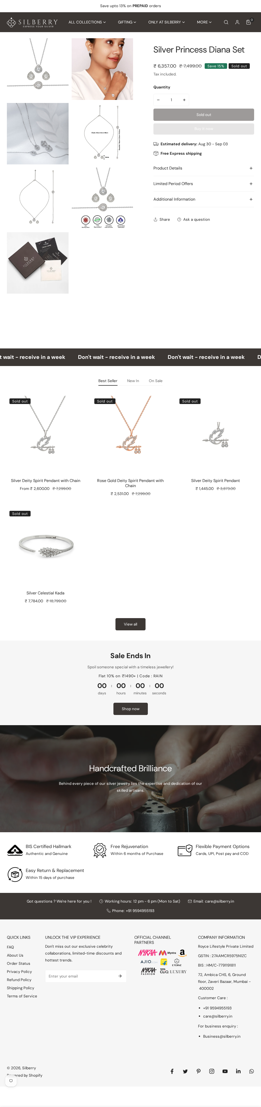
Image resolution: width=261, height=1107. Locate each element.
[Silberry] (32, 22)
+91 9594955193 (140, 910)
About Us (15, 955)
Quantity (161, 87)
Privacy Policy (19, 971)
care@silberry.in (219, 901)
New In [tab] (133, 380)
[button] (87, 22)
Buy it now (203, 128)
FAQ (10, 947)
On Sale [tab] (156, 380)
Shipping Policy (20, 988)
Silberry (29, 1068)
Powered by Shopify (24, 1075)
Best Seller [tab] (108, 380)
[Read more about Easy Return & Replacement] (15, 874)
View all (130, 624)
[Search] (226, 22)
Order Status (18, 963)
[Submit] (120, 976)
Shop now (130, 708)
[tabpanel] (130, 511)
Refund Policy (19, 979)
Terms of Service (22, 996)
